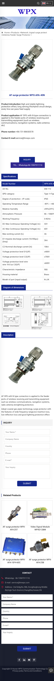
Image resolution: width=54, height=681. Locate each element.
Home (7, 32)
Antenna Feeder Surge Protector (16, 35)
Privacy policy (18, 671)
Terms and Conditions (33, 671)
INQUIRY (27, 159)
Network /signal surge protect (34, 32)
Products (15, 32)
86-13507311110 (22, 578)
